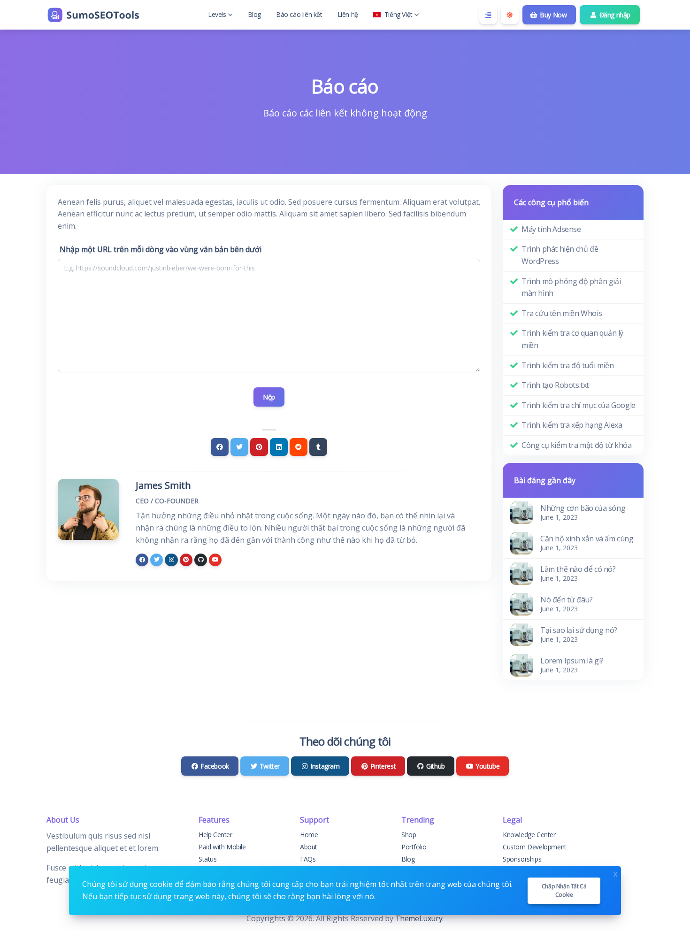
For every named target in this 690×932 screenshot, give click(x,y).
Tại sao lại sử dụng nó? (578, 630)
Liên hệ (347, 14)
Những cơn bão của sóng (582, 508)
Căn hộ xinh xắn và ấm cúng (587, 538)
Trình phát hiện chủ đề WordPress (559, 255)
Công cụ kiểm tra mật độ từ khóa (576, 445)
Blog (254, 14)
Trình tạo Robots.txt (555, 385)
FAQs (307, 859)
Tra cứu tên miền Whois (561, 313)
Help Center (215, 834)
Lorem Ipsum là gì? (572, 660)
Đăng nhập (614, 14)
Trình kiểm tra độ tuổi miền (567, 365)
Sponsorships (522, 859)
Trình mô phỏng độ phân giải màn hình (571, 287)
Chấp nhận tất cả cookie (564, 890)
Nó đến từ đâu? (566, 599)
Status (208, 859)
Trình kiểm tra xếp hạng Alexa (571, 425)
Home (309, 834)
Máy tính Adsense (551, 229)
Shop (408, 834)
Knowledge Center (529, 834)
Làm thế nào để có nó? (578, 569)
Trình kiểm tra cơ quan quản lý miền (572, 339)
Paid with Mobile (222, 846)
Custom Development (535, 846)
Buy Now (552, 14)
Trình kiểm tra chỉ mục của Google (578, 405)
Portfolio (413, 846)
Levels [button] (217, 14)
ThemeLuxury (419, 918)
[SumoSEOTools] (93, 15)
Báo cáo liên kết (299, 14)
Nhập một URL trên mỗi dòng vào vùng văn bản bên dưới (160, 249)
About (308, 846)
